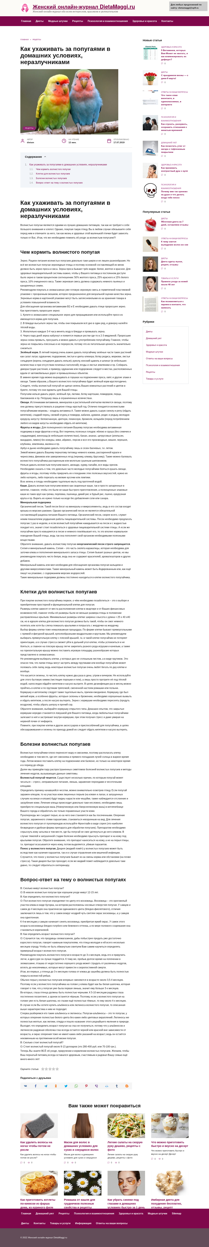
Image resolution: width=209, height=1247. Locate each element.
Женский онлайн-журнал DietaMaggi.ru (84, 6)
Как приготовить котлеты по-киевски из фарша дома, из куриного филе (37, 1203)
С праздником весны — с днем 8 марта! (174, 77)
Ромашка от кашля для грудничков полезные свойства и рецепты (79, 1203)
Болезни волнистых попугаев (51, 178)
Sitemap (176, 1213)
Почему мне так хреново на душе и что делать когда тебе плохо (174, 194)
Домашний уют (154, 338)
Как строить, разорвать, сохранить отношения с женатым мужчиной (174, 127)
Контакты (167, 21)
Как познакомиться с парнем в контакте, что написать (173, 304)
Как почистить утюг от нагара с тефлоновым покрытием (173, 149)
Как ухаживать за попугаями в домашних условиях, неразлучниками (68, 164)
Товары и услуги (154, 378)
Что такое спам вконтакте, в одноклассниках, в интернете (171, 100)
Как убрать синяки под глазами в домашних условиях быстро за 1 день (126, 1203)
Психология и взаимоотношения (108, 21)
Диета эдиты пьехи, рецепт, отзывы (172, 263)
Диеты (40, 21)
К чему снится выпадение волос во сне (174, 243)
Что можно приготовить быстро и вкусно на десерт (169, 1144)
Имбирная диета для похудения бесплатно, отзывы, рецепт (166, 1203)
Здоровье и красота (144, 21)
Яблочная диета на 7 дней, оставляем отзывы (174, 223)
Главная (26, 21)
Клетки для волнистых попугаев (53, 173)
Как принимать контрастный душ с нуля (174, 169)
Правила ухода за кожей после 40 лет (174, 283)
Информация (83, 1223)
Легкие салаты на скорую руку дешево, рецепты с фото (125, 1146)
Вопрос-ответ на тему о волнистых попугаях (59, 182)
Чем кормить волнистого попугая (53, 169)
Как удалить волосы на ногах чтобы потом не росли (36, 1146)
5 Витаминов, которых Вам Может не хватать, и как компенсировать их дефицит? (174, 55)
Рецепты (77, 21)
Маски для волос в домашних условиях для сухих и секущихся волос (81, 1146)
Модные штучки (58, 21)
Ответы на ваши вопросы (159, 358)
